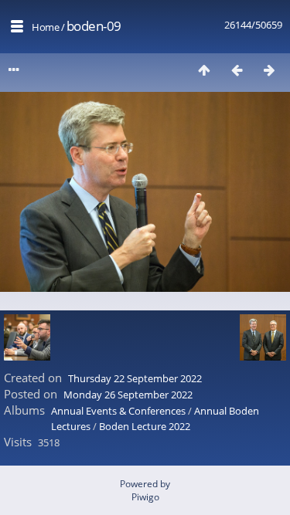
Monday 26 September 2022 (128, 394)
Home (45, 27)
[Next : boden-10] (269, 70)
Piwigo (145, 496)
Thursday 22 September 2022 (135, 378)
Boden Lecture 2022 (144, 426)
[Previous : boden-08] (236, 70)
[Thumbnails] (204, 70)
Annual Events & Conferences (118, 411)
